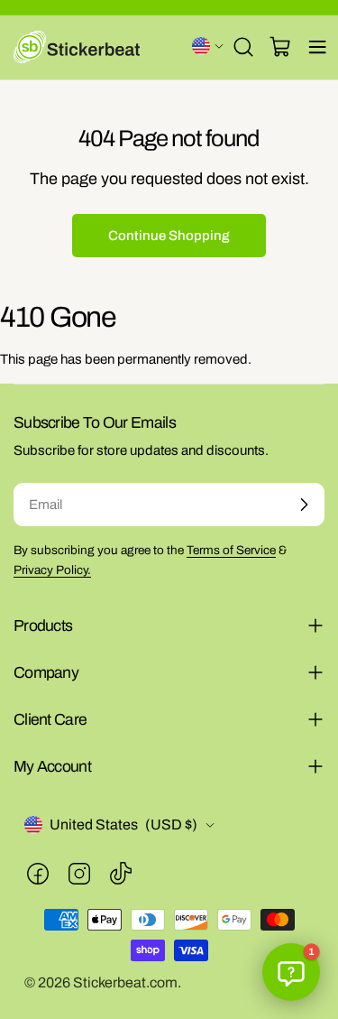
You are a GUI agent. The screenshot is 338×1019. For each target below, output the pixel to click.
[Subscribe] (304, 504)
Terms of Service (231, 550)
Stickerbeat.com (125, 982)
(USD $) (208, 46)
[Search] (243, 47)
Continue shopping (169, 235)
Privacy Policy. (52, 570)
